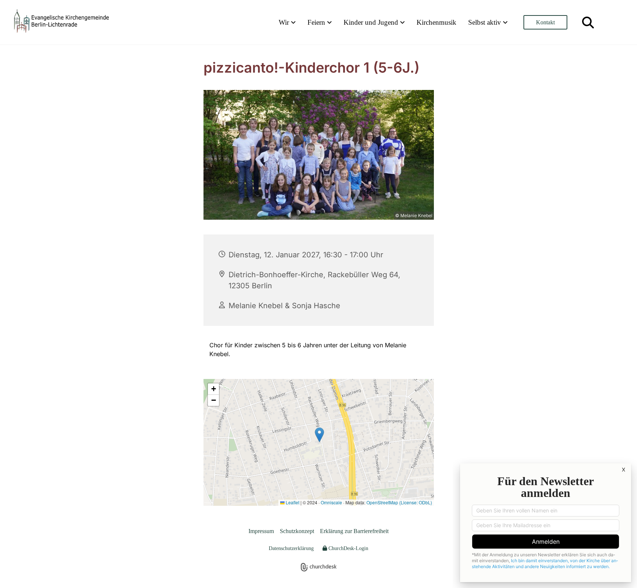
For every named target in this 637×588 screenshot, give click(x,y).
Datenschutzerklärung (291, 548)
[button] (545, 22)
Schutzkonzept (297, 531)
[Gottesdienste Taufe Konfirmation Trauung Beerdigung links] (330, 22)
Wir (285, 22)
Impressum (261, 531)
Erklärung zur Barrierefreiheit (354, 531)
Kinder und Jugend (372, 22)
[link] (287, 22)
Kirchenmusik (436, 22)
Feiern (317, 22)
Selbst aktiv (485, 22)
